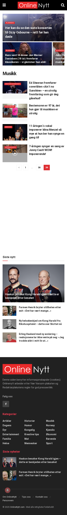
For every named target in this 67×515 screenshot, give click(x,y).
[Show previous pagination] (19, 167)
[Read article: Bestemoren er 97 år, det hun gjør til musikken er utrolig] (15, 113)
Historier (9, 106)
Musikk (8, 127)
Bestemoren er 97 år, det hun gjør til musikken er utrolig (44, 109)
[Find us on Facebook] (6, 404)
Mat (26, 438)
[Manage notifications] (7, 490)
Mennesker (10, 147)
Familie (7, 438)
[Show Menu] (4, 5)
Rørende (51, 438)
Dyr (5, 429)
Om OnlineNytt (10, 497)
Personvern (8, 500)
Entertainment (12, 84)
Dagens (7, 425)
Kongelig (29, 429)
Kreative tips (31, 434)
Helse (6, 443)
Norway (50, 425)
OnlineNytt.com (17, 507)
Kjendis (10, 23)
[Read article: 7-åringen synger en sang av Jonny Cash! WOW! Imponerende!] (15, 153)
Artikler (7, 421)
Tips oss (26, 497)
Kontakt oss (42, 497)
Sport (49, 443)
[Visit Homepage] (33, 5)
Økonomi (51, 434)
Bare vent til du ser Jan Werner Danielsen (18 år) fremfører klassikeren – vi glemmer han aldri (25, 59)
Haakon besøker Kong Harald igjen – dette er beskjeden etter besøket (32, 296)
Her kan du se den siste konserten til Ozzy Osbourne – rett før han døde (28, 32)
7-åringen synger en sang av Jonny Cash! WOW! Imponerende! (46, 150)
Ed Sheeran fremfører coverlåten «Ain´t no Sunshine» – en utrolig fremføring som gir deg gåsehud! (43, 90)
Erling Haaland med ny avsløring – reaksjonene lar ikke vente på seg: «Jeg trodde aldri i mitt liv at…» (41, 337)
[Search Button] (62, 5)
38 (39, 167)
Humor (28, 425)
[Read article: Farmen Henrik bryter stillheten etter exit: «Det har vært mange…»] (9, 311)
